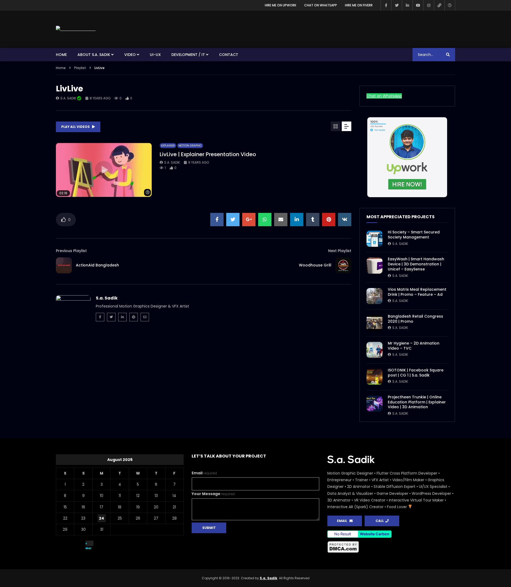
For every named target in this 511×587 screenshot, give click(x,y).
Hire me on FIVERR (359, 5)
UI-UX (155, 54)
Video (130, 54)
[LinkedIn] (407, 5)
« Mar (88, 543)
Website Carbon (374, 534)
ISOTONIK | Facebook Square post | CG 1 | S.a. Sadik (415, 372)
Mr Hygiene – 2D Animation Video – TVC (413, 346)
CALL (380, 521)
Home (61, 54)
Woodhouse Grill (315, 265)
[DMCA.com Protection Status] (343, 551)
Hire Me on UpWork (280, 5)
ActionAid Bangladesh (97, 265)
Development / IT (188, 54)
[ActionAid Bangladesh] (64, 265)
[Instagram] (428, 5)
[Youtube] (418, 5)
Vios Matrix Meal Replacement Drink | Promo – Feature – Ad (417, 292)
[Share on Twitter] (233, 219)
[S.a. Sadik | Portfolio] (76, 29)
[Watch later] (449, 5)
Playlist (80, 68)
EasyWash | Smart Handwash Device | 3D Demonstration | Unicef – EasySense (416, 264)
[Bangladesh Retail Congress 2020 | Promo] (374, 323)
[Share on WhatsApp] (264, 219)
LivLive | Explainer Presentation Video (208, 154)
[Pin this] (328, 219)
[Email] (145, 317)
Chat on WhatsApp (320, 5)
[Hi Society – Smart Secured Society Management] (374, 239)
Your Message (213, 493)
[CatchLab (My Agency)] (439, 5)
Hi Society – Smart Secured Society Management (414, 234)
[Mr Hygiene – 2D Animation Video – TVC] (374, 350)
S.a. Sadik (68, 98)
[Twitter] (396, 5)
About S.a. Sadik (93, 54)
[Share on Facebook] (217, 219)
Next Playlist (339, 250)
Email (204, 473)
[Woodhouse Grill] (343, 265)
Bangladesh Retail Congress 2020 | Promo (415, 319)
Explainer (168, 146)
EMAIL (343, 521)
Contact (228, 54)
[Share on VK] (344, 219)
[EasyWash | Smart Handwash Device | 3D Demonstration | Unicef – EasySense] (374, 266)
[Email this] (280, 219)
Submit (209, 527)
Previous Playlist (71, 250)
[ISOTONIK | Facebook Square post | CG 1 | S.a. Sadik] (374, 377)
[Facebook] (386, 5)
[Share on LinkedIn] (296, 219)
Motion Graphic (190, 146)
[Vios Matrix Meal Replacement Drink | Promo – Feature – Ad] (374, 296)
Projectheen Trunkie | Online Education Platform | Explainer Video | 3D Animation (417, 402)
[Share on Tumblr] (312, 219)
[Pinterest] (133, 317)
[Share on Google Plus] (249, 219)
